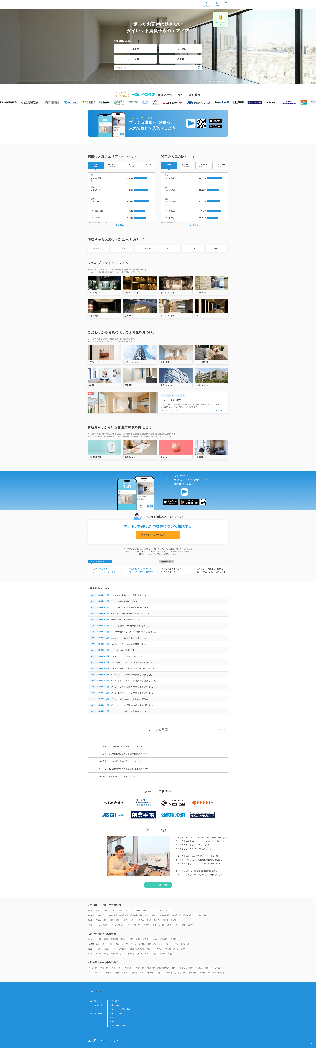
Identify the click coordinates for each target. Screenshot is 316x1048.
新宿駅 (106, 939)
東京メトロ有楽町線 (147, 973)
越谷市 (169, 925)
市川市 (111, 920)
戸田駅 (122, 954)
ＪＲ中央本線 (115, 968)
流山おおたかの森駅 (137, 949)
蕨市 (175, 925)
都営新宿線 (193, 973)
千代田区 (137, 910)
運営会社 (113, 1017)
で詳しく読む (163, 885)
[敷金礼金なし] (140, 447)
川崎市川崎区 (201, 915)
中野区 (168, 910)
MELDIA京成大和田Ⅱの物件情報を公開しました (130, 626)
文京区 (160, 910)
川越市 (146, 925)
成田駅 (175, 949)
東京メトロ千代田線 (129, 973)
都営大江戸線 (205, 973)
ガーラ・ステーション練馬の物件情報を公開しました (132, 668)
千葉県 (135, 59)
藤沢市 (147, 915)
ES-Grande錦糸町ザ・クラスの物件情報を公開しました (133, 632)
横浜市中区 (100, 915)
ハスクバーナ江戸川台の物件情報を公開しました (130, 644)
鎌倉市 (154, 915)
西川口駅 (148, 954)
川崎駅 (116, 944)
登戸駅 (133, 944)
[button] (312, 1044)
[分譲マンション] (176, 375)
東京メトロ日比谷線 (96, 973)
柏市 (133, 920)
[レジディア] (104, 306)
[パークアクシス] (104, 283)
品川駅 (138, 939)
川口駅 (139, 954)
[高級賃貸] (140, 375)
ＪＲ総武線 (127, 968)
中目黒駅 (172, 939)
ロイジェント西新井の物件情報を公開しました (130, 711)
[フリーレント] (176, 447)
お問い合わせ (114, 1005)
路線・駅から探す (96, 1013)
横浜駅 (109, 944)
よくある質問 (114, 1001)
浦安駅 (106, 949)
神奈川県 (181, 48)
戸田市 (182, 925)
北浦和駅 (131, 954)
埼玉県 (180, 59)
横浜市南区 (176, 915)
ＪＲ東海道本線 (218, 973)
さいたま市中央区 (134, 925)
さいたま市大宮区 (118, 925)
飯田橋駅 (114, 939)
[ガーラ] (211, 306)
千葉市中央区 (101, 920)
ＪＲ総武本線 (139, 968)
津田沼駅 (167, 949)
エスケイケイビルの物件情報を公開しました (129, 638)
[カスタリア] (140, 306)
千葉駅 (98, 949)
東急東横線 (151, 968)
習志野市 (174, 920)
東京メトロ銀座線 (196, 968)
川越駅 (170, 954)
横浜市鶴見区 (112, 915)
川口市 (153, 925)
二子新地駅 (185, 944)
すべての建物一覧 (96, 1005)
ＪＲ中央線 (103, 968)
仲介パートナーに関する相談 (120, 1009)
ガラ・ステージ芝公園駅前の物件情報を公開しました (132, 705)
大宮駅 (98, 954)
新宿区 (128, 910)
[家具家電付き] (211, 447)
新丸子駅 (125, 944)
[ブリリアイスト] (211, 283)
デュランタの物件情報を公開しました (126, 650)
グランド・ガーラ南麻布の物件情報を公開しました (131, 699)
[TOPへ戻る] (98, 4)
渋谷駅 (98, 939)
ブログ (92, 1017)
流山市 (149, 920)
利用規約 (113, 1021)
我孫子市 (157, 920)
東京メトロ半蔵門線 (164, 973)
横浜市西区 (123, 915)
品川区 (153, 910)
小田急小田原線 (181, 973)
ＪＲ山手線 (93, 968)
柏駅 (149, 949)
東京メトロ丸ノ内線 (212, 968)
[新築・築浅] (176, 352)
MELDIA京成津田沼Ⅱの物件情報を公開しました (130, 613)
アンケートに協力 (116, 1013)
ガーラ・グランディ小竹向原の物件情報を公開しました (133, 680)
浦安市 (165, 920)
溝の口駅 (142, 944)
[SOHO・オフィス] (104, 375)
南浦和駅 (114, 954)
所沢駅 (162, 954)
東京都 (135, 48)
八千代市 (140, 920)
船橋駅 (183, 949)
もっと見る (120, 225)
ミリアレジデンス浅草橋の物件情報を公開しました (131, 607)
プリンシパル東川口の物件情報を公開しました (130, 595)
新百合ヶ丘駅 (164, 944)
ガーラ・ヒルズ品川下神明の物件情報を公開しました (132, 693)
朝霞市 (190, 925)
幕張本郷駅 (157, 949)
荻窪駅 (145, 939)
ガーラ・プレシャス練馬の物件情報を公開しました (131, 674)
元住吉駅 (175, 944)
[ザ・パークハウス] (176, 306)
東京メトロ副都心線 (179, 968)
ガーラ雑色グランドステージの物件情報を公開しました (133, 662)
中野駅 (130, 939)
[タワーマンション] (140, 352)
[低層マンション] (211, 375)
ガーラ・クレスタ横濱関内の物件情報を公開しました (132, 687)
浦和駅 (106, 954)
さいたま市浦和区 (102, 925)
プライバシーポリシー (117, 1025)
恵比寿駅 (163, 939)
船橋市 (118, 920)
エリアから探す (95, 1009)
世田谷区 (120, 910)
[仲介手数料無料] (104, 447)
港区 (112, 910)
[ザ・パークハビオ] (176, 283)
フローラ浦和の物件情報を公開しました (127, 601)
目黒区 (98, 910)
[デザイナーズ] (104, 352)
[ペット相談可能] (211, 352)
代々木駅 (154, 939)
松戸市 (126, 920)
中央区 (145, 910)
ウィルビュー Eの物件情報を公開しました (128, 656)
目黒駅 (122, 939)
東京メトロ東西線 (112, 973)
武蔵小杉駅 (100, 944)
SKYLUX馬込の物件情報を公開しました (127, 619)
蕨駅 (155, 954)
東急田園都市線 (163, 968)
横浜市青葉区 (188, 915)
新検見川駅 (123, 949)
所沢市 (161, 925)
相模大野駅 (152, 944)
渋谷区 (106, 910)
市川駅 (113, 949)
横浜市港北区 (165, 915)
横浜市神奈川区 (136, 915)
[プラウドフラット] (140, 283)
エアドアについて (96, 1001)
